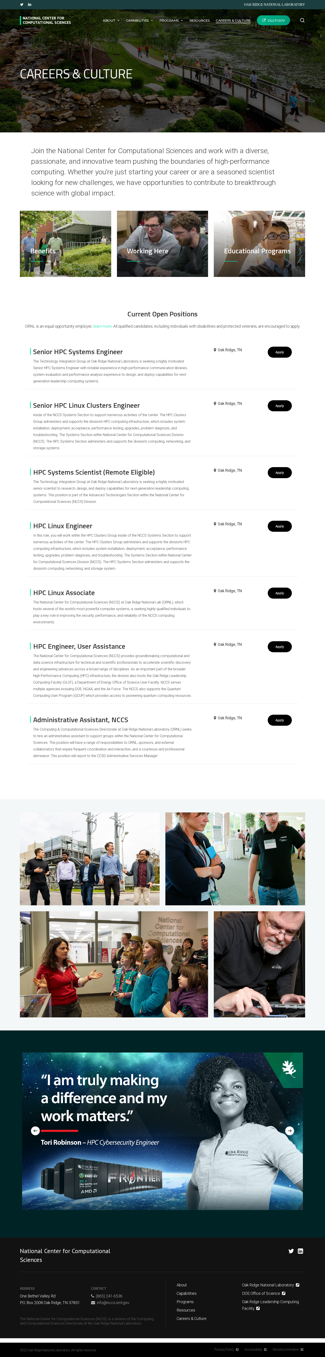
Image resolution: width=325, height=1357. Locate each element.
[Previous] (35, 1130)
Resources (186, 1310)
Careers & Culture (191, 1318)
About (182, 1285)
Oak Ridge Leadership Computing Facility (270, 1305)
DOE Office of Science (261, 1293)
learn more (102, 326)
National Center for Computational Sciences (47, 20)
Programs (185, 1301)
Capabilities (187, 1293)
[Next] (289, 1130)
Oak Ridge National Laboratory (274, 4)
